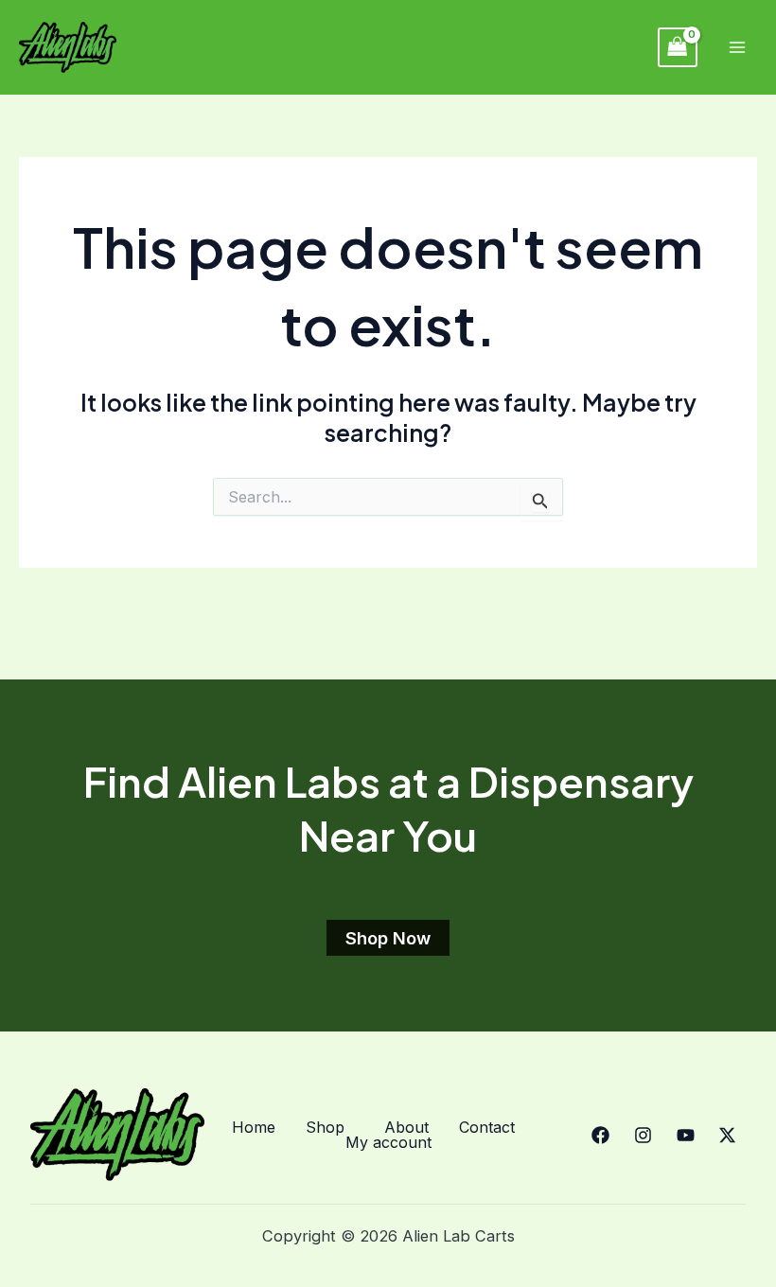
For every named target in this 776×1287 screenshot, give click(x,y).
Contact (487, 1127)
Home (253, 1127)
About (406, 1127)
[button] (330, 1127)
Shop (325, 1127)
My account (388, 1142)
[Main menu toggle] (736, 47)
